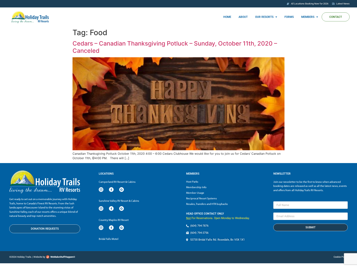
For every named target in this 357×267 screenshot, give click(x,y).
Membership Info (196, 187)
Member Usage (195, 192)
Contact (335, 17)
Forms (289, 17)
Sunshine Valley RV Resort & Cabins (119, 200)
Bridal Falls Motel (108, 239)
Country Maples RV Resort (114, 220)
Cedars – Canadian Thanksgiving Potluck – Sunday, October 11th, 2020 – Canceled (175, 47)
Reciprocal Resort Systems (201, 198)
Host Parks (192, 181)
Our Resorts (264, 17)
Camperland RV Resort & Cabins (117, 182)
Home (227, 17)
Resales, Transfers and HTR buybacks (207, 204)
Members (307, 17)
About (243, 17)
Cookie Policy (341, 256)
